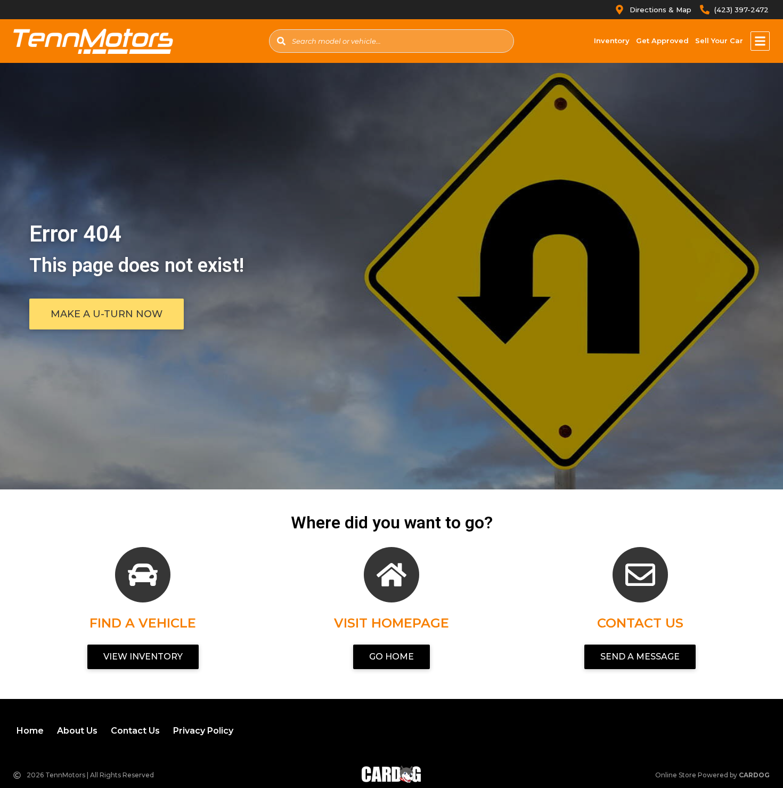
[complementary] (751, 756)
